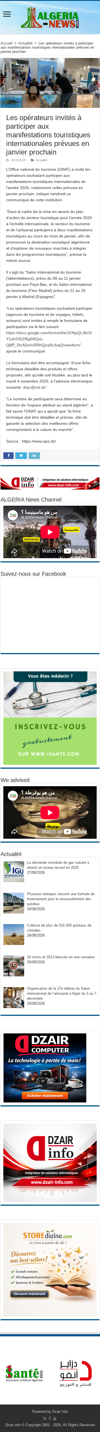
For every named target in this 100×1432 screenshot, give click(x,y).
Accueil (6, 43)
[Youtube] (54, 1418)
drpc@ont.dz (34, 387)
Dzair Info (60, 1411)
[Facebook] (49, 1418)
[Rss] (45, 1418)
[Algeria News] (50, 16)
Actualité (25, 43)
